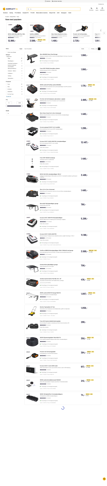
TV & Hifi (32, 12)
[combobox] (53, 9)
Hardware (5, 12)
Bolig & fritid (52, 12)
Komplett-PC (26, 12)
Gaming (11, 12)
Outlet (69, 12)
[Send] (28, 9)
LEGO (58, 12)
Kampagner (64, 12)
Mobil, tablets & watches (42, 12)
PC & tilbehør (18, 12)
